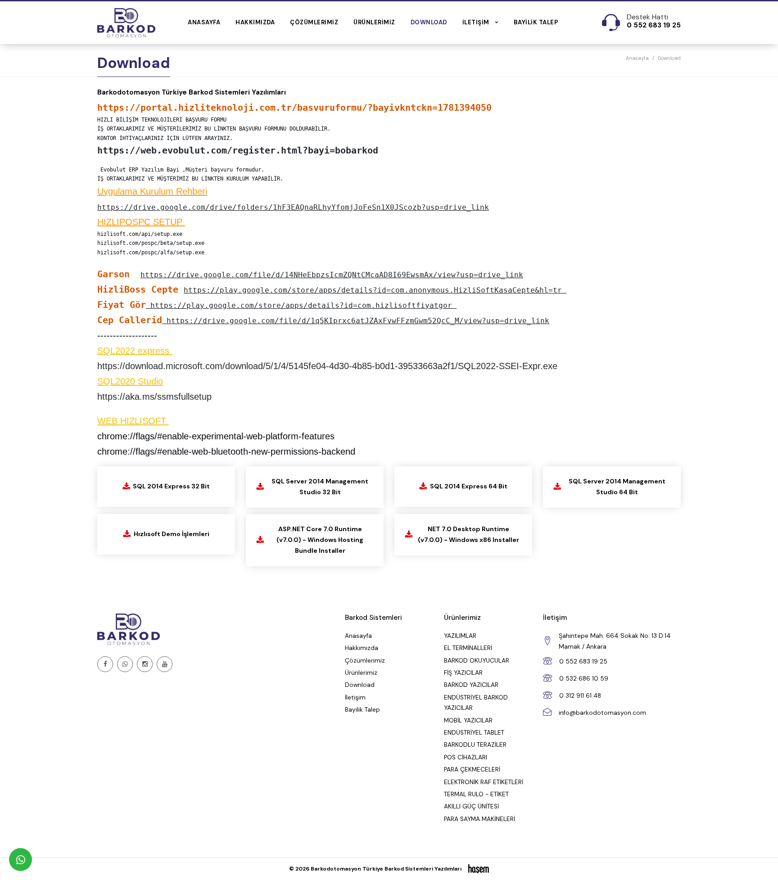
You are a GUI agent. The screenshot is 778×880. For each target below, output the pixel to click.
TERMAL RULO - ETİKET (476, 794)
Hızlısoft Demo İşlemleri (171, 534)
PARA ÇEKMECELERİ (472, 769)
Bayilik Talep (536, 22)
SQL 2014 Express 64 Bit (468, 486)
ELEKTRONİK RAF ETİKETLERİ (483, 782)
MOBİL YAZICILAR (468, 720)
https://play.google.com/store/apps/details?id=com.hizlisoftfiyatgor (301, 305)
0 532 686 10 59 (583, 678)
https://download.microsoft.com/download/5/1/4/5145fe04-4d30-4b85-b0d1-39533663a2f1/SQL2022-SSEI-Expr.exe (327, 366)
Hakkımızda (255, 22)
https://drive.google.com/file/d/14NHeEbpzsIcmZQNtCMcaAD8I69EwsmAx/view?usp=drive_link (331, 275)
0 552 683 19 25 (583, 661)
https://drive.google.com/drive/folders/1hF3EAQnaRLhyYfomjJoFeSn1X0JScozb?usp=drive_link (293, 207)
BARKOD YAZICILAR (471, 685)
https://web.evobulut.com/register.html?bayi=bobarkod (237, 150)
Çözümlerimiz (314, 22)
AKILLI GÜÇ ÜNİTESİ (471, 806)
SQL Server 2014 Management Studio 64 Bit (617, 486)
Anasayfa (204, 22)
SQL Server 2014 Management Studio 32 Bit (319, 486)
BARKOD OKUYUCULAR (476, 660)
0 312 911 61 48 (580, 695)
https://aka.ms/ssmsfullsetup (154, 397)
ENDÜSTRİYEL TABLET (474, 732)
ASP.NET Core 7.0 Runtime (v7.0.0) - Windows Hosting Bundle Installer (319, 540)
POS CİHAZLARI (465, 757)
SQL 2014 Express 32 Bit (171, 486)
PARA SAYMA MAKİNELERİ (479, 819)
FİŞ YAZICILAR (463, 673)
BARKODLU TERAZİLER (475, 745)
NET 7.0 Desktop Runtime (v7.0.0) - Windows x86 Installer (468, 534)
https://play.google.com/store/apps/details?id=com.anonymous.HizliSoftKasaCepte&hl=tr (373, 290)
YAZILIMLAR (460, 636)
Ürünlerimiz (374, 22)
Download (429, 22)
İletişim (355, 697)
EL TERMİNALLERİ (468, 648)
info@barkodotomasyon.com (602, 713)
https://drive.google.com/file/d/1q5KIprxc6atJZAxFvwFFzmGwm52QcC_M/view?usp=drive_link (358, 320)
